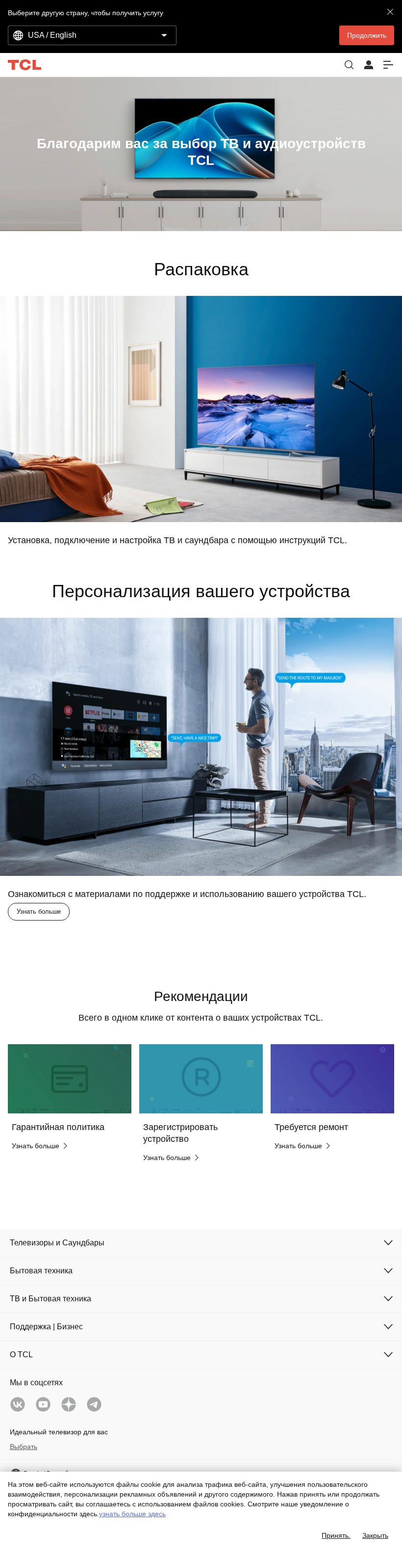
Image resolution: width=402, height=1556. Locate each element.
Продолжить (366, 35)
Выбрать (23, 1447)
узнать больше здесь (132, 1514)
